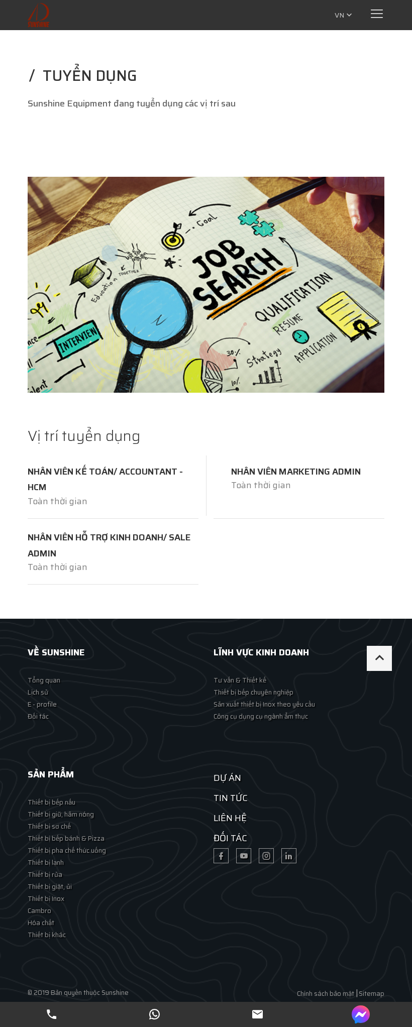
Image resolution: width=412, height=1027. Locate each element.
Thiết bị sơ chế (49, 826)
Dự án (227, 778)
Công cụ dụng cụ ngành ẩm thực (261, 716)
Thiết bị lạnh (46, 862)
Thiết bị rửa (45, 874)
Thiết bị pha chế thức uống (67, 850)
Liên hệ (230, 818)
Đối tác (38, 716)
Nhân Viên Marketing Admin (296, 472)
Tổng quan (44, 680)
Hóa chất (41, 923)
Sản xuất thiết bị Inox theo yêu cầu (264, 704)
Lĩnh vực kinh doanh (261, 652)
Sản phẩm (51, 774)
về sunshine (56, 652)
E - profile (42, 704)
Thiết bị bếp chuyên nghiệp (253, 692)
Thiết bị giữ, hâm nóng (61, 814)
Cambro (39, 910)
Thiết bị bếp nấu (51, 802)
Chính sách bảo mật (325, 993)
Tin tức (231, 798)
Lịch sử (38, 692)
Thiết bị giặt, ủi (50, 886)
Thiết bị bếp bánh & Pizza (66, 838)
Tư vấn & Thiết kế (240, 680)
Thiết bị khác (47, 935)
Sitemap (371, 993)
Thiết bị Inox (46, 898)
